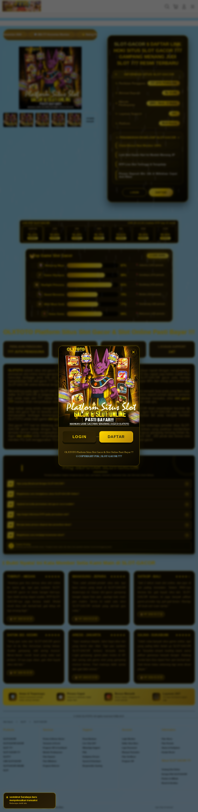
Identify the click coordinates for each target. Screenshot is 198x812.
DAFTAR (116, 437)
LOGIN (79, 437)
